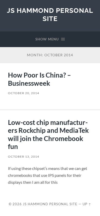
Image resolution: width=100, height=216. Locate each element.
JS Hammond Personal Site (50, 14)
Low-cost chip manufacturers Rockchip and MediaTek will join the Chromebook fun (48, 134)
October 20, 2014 (23, 93)
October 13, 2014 (23, 156)
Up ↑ (87, 204)
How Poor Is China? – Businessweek (39, 79)
